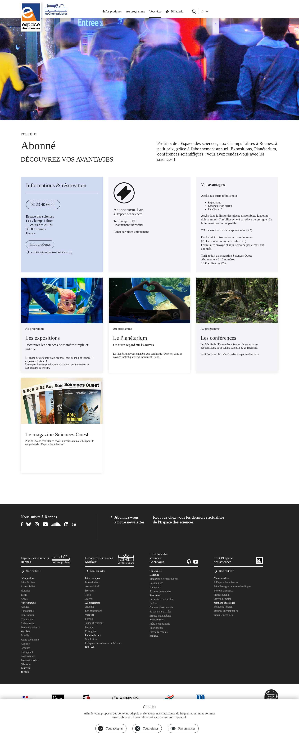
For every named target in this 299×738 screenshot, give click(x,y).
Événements (27, 623)
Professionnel (28, 656)
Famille (25, 635)
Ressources (155, 595)
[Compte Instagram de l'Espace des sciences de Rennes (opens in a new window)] (37, 524)
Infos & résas (28, 582)
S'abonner (155, 587)
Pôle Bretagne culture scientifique (232, 586)
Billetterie (177, 11)
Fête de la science (30, 627)
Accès (24, 598)
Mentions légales (223, 606)
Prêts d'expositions (160, 623)
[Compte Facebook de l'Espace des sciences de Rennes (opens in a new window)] (22, 524)
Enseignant (27, 652)
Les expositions (93, 610)
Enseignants (156, 627)
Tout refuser (150, 728)
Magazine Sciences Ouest (164, 578)
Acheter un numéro (160, 591)
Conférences (27, 619)
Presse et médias (30, 660)
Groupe (89, 627)
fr (202, 11)
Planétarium (27, 614)
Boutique (154, 635)
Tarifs (24, 594)
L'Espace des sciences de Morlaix (103, 643)
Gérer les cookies (223, 614)
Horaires (25, 590)
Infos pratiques (112, 11)
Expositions (27, 610)
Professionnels (157, 619)
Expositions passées (160, 611)
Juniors (153, 603)
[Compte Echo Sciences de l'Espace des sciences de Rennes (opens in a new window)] (74, 524)
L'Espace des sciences (226, 582)
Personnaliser (186, 728)
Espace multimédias (160, 615)
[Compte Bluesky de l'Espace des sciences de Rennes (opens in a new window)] (28, 524)
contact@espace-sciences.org (51, 252)
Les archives (156, 582)
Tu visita (25, 671)
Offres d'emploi (222, 598)
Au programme (135, 11)
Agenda (25, 606)
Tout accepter (114, 728)
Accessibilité (28, 586)
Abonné (25, 643)
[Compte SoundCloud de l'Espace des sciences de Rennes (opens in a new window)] (56, 524)
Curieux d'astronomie (161, 607)
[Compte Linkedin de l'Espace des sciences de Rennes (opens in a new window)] (66, 524)
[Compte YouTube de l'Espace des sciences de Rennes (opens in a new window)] (45, 524)
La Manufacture (93, 635)
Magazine (154, 574)
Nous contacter (33, 571)
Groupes (25, 647)
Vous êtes (155, 11)
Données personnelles (226, 610)
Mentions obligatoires (224, 602)
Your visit (25, 667)
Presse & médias (158, 631)
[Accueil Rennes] (31, 17)
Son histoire (91, 639)
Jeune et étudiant (30, 639)
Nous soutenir (221, 594)
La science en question (162, 599)
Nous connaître (221, 578)
